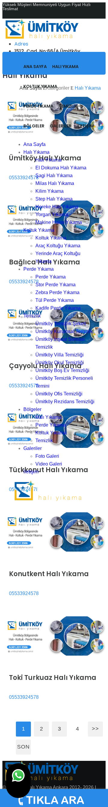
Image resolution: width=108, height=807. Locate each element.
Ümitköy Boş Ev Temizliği (62, 370)
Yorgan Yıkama (51, 214)
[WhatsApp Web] (18, 780)
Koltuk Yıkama (40, 86)
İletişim (85, 126)
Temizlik (68, 106)
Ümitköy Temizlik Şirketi (60, 323)
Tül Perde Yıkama (54, 300)
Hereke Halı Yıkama (56, 206)
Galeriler (60, 126)
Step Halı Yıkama (54, 198)
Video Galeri (48, 463)
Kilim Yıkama (49, 191)
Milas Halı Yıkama (54, 183)
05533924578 (24, 593)
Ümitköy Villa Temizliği (59, 354)
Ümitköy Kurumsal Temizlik (64, 331)
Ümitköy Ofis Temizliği (58, 393)
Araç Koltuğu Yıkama (57, 245)
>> (95, 729)
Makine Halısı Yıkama (58, 222)
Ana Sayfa (35, 67)
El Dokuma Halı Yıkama (60, 167)
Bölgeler (33, 126)
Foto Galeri (47, 456)
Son (23, 747)
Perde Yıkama (38, 106)
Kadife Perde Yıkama (58, 308)
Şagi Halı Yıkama (54, 175)
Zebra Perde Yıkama (57, 292)
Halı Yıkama (65, 67)
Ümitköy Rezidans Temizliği (64, 401)
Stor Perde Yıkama (55, 284)
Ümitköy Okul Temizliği (59, 362)
